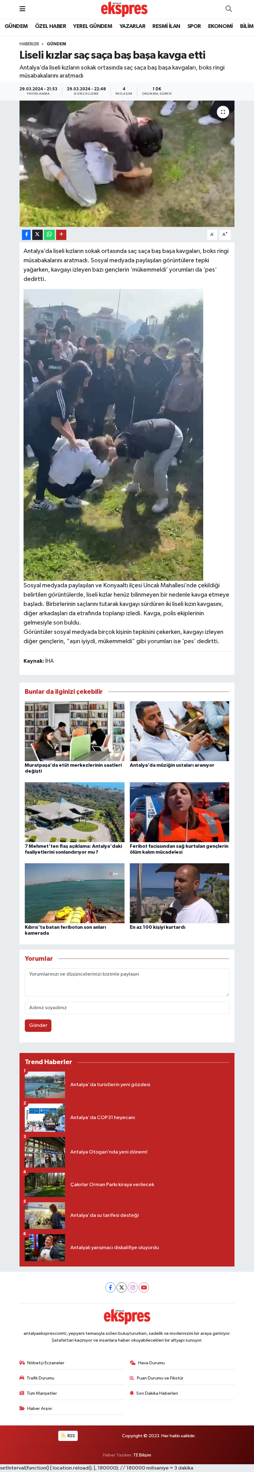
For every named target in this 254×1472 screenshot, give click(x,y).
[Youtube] (144, 1287)
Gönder (38, 1025)
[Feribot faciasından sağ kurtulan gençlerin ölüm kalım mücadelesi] (180, 812)
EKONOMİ (220, 26)
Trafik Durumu (40, 1378)
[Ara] (228, 9)
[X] (121, 1287)
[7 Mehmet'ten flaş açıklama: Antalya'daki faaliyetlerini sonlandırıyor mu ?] (75, 812)
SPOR (194, 26)
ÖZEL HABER (50, 26)
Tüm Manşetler (42, 1393)
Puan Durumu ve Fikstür (160, 1378)
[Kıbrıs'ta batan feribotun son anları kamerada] (75, 893)
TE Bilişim (142, 1455)
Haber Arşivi (39, 1408)
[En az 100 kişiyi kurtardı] (180, 893)
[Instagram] (133, 1287)
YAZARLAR (132, 26)
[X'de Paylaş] (37, 235)
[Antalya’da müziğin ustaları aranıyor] (180, 731)
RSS (71, 1436)
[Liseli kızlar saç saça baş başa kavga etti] (127, 164)
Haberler (29, 44)
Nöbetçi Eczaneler (45, 1363)
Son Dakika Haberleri (157, 1393)
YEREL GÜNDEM (92, 26)
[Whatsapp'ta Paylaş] (49, 235)
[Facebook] (110, 1287)
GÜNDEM (16, 26)
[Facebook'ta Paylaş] (26, 235)
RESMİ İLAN (166, 26)
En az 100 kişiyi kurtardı (157, 927)
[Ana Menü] (22, 9)
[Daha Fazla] (61, 235)
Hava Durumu (151, 1363)
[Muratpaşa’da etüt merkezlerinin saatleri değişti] (75, 731)
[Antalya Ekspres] (124, 9)
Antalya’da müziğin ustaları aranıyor (172, 765)
